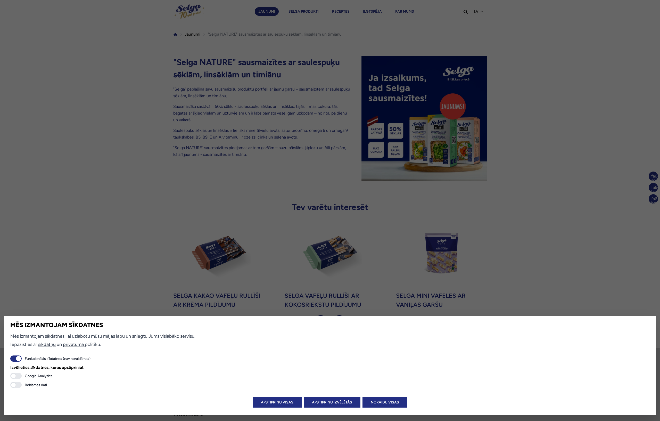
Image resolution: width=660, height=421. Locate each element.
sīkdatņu (47, 344)
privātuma (74, 344)
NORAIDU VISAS (385, 402)
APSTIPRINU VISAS (277, 402)
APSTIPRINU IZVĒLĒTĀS (332, 402)
